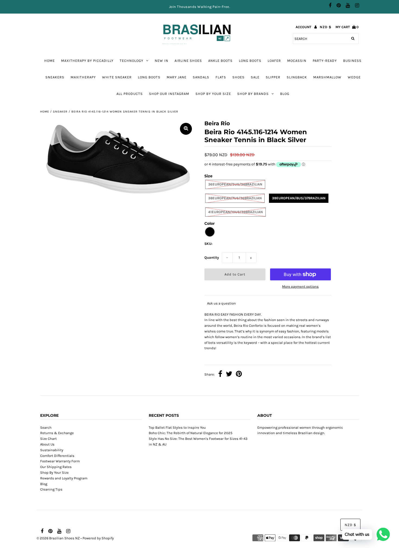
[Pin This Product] (239, 374)
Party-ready (325, 61)
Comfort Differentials (57, 456)
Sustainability (51, 450)
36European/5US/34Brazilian (235, 184)
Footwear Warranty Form (60, 461)
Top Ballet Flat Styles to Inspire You (177, 427)
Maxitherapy (83, 77)
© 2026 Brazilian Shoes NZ (58, 538)
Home (49, 61)
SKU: (208, 244)
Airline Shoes (188, 61)
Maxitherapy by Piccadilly (87, 61)
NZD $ (325, 27)
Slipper (273, 77)
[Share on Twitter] (229, 374)
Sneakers (54, 77)
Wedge (354, 77)
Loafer (274, 61)
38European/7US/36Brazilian (235, 198)
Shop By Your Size (213, 94)
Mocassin (296, 61)
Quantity (211, 257)
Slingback (297, 77)
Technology (131, 61)
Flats (221, 77)
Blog (284, 94)
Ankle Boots (220, 61)
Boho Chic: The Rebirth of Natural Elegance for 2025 (190, 433)
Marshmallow (327, 77)
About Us (47, 444)
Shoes (238, 77)
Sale (255, 77)
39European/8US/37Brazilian (298, 198)
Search (46, 427)
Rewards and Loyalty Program (63, 478)
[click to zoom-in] (186, 129)
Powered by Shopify (98, 538)
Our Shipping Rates (56, 467)
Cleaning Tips (51, 489)
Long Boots (149, 77)
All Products (129, 94)
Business (352, 61)
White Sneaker (117, 77)
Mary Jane (176, 77)
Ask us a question (221, 303)
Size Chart (48, 439)
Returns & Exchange (57, 433)
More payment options (300, 286)
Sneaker (60, 111)
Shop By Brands (253, 94)
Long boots (250, 61)
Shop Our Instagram (169, 94)
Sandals (201, 77)
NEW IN (161, 61)
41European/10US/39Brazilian (235, 212)
